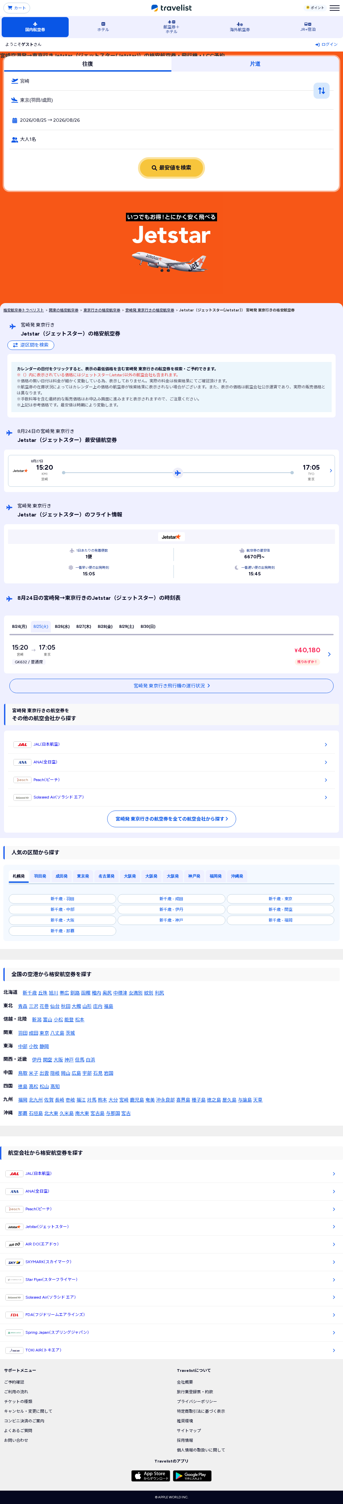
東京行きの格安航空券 (101, 310)
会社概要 (185, 1382)
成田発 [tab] (62, 876)
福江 (81, 1100)
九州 (8, 1099)
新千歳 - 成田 (171, 899)
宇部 (87, 1073)
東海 (8, 1046)
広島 (76, 1073)
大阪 (58, 1060)
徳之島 (214, 1100)
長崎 (59, 1100)
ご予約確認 (14, 1382)
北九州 (36, 1100)
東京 (44, 1033)
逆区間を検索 (34, 345)
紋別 (148, 993)
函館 (85, 993)
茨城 (70, 1033)
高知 (55, 1087)
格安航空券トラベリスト (23, 310)
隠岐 (55, 1073)
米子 (33, 1073)
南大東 (82, 1113)
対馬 (91, 1100)
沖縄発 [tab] (237, 876)
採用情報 (185, 1440)
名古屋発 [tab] (106, 876)
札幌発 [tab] (19, 876)
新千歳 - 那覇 (62, 931)
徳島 (22, 1087)
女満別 (136, 993)
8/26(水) (62, 626)
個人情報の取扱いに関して (201, 1450)
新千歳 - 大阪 (62, 920)
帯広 (64, 993)
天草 (258, 1100)
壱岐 (70, 1100)
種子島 (199, 1100)
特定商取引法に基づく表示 (201, 1411)
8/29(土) (126, 626)
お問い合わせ (16, 1440)
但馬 (79, 1060)
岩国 (108, 1073)
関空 (47, 1060)
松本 (79, 1020)
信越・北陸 (15, 1019)
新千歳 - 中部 (62, 909)
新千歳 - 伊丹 (171, 909)
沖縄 (8, 1113)
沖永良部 (165, 1100)
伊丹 (37, 1060)
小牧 (33, 1046)
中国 (8, 1072)
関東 (8, 1032)
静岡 (44, 1046)
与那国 (113, 1113)
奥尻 (107, 993)
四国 (8, 1086)
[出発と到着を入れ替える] (322, 91)
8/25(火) (40, 626)
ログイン (330, 44)
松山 (44, 1087)
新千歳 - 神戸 (171, 920)
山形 (87, 1006)
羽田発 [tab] (40, 876)
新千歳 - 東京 (280, 899)
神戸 (69, 1060)
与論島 (245, 1100)
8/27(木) (83, 626)
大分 (113, 1100)
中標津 (120, 993)
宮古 (126, 1113)
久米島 (67, 1113)
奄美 (150, 1100)
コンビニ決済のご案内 (24, 1421)
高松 (33, 1087)
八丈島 (57, 1033)
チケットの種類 (18, 1401)
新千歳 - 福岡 (280, 920)
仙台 (55, 1006)
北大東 (51, 1113)
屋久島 (229, 1100)
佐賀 (49, 1100)
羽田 (22, 1033)
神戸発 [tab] (194, 876)
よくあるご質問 (18, 1430)
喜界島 (183, 1100)
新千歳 (30, 993)
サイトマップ (189, 1430)
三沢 (33, 1006)
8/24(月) (19, 626)
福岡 (22, 1100)
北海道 (10, 992)
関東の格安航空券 (63, 310)
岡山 (65, 1073)
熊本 (102, 1100)
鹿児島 (137, 1100)
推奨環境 (185, 1421)
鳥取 (22, 1073)
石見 (97, 1073)
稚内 (96, 993)
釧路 (75, 993)
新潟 (37, 1020)
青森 (22, 1006)
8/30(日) (148, 626)
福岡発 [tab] (216, 876)
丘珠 (43, 993)
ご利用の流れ (16, 1392)
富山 (47, 1020)
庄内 (97, 1006)
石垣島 (36, 1113)
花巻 (44, 1006)
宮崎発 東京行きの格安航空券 (149, 310)
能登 (69, 1020)
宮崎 (124, 1100)
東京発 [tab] (83, 876)
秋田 (65, 1006)
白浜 (90, 1060)
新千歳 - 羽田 (62, 899)
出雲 (44, 1073)
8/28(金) (105, 626)
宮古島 (97, 1113)
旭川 (53, 993)
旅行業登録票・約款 (195, 1392)
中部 (22, 1046)
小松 (58, 1020)
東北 (8, 1006)
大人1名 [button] (28, 139)
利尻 (159, 993)
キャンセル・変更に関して (28, 1411)
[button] (171, 81)
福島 (108, 1006)
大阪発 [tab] (130, 876)
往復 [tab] (87, 64)
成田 (33, 1033)
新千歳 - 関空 (280, 909)
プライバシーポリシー (197, 1401)
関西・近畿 (15, 1059)
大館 (76, 1006)
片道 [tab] (255, 64)
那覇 (22, 1113)
